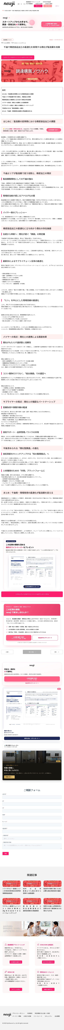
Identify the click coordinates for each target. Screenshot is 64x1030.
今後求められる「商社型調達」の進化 (12, 108)
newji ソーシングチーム (20, 43)
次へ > (56, 652)
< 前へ (7, 652)
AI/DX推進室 (29, 3)
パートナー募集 (16, 1016)
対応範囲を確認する (16, 962)
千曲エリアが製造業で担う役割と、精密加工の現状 (16, 97)
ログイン (57, 6)
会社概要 (57, 1016)
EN (21, 4)
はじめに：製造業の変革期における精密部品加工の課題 (17, 94)
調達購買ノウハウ (7, 39)
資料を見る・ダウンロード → (32, 738)
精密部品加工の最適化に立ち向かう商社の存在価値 (16, 100)
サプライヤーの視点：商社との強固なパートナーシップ (17, 105)
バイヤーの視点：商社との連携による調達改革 (15, 102)
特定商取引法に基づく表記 (42, 1013)
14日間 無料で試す (19, 637)
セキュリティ (48, 1016)
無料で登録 (48, 6)
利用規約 (29, 1013)
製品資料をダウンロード (45, 638)
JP (18, 4)
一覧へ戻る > (32, 652)
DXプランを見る (16, 989)
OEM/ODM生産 (47, 2)
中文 (24, 4)
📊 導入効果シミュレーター (11, 746)
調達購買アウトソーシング (33, 2)
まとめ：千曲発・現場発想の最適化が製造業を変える (17, 111)
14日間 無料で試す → (53, 130)
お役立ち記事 (38, 3)
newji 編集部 (7, 43)
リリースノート (38, 1016)
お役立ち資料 (48, 3)
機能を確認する (48, 989)
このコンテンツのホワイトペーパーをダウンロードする (17, 57)
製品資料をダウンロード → (32, 683)
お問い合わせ (38, 6)
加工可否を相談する (48, 962)
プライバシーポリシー (18, 1013)
